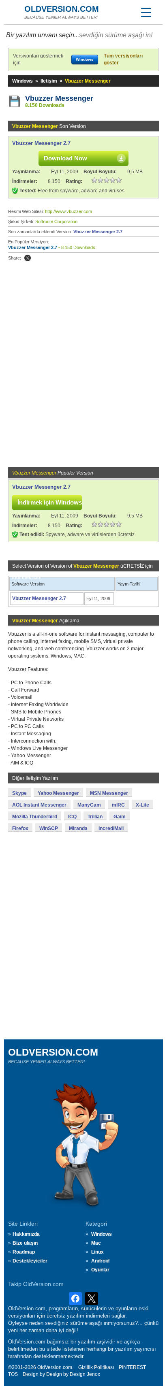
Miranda (78, 828)
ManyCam (89, 805)
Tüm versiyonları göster (123, 59)
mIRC (118, 805)
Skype (19, 793)
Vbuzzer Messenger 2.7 (41, 143)
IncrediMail (111, 828)
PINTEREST (132, 1367)
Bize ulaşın (25, 1243)
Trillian (95, 817)
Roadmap (24, 1252)
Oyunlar (100, 1270)
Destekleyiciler (30, 1261)
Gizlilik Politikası (96, 1367)
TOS (13, 1374)
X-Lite (142, 805)
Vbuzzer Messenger (59, 98)
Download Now (65, 158)
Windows (22, 81)
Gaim (119, 817)
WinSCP (48, 828)
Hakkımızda (26, 1234)
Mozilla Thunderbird (34, 817)
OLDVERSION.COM (61, 8)
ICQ (72, 817)
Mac (96, 1243)
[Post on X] (27, 258)
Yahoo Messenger (58, 793)
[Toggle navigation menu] (146, 12)
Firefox (20, 828)
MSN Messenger (109, 793)
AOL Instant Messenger (39, 805)
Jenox (93, 1374)
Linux (97, 1252)
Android (100, 1261)
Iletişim (49, 81)
